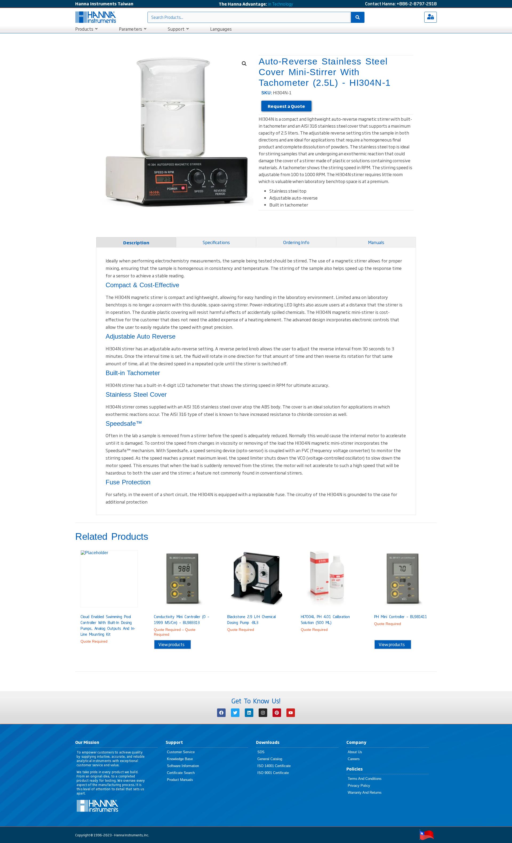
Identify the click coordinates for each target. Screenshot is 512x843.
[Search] (357, 17)
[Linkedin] (249, 712)
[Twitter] (235, 712)
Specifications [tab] (216, 242)
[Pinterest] (277, 712)
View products (171, 644)
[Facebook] (221, 712)
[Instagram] (263, 712)
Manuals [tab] (376, 242)
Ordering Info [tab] (296, 242)
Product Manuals (180, 780)
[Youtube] (290, 712)
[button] (244, 63)
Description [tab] (136, 242)
